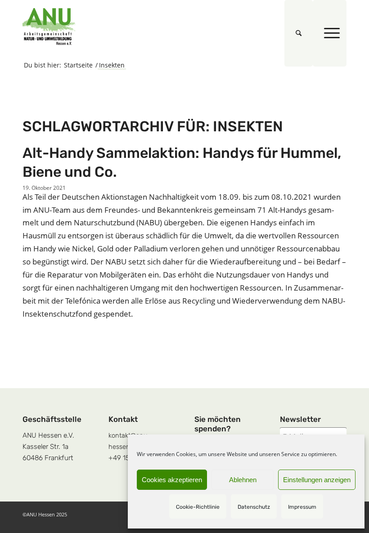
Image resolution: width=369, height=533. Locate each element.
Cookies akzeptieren (172, 480)
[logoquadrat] (49, 26)
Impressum (302, 507)
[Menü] (330, 33)
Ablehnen (242, 480)
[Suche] (298, 33)
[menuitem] (298, 33)
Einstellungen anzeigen (317, 480)
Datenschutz (254, 507)
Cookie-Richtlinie (198, 507)
